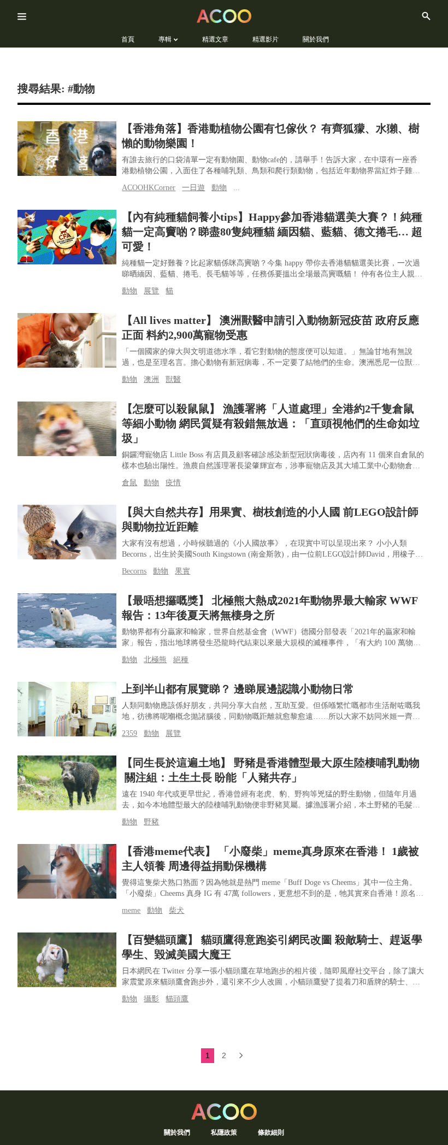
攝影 (151, 999)
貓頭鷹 (177, 999)
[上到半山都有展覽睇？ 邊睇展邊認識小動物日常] (66, 709)
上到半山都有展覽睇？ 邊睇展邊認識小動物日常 (238, 689)
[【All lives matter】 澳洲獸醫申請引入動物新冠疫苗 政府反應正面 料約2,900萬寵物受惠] (66, 340)
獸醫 (173, 379)
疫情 (173, 483)
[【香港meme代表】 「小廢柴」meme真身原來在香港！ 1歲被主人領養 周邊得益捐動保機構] (66, 871)
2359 (129, 733)
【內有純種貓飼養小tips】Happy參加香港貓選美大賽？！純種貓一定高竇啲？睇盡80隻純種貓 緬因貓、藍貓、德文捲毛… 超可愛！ (272, 231)
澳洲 (151, 379)
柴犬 (176, 910)
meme (131, 910)
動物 (219, 188)
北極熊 (155, 660)
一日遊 (193, 188)
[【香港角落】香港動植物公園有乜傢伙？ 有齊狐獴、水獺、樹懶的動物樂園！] (66, 148)
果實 (182, 571)
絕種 (180, 660)
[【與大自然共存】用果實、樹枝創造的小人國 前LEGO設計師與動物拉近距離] (66, 532)
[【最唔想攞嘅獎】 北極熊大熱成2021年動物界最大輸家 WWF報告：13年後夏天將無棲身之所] (66, 620)
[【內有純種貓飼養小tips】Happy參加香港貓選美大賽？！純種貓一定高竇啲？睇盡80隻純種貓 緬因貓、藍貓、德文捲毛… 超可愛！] (66, 237)
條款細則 (271, 1132)
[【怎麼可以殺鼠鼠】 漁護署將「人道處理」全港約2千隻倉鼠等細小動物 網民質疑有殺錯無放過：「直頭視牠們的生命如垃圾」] (66, 429)
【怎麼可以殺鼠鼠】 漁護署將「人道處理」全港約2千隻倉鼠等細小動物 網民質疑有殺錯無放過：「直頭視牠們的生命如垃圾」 (271, 423)
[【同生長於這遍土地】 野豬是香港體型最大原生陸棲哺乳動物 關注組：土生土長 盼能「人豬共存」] (66, 783)
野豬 (151, 822)
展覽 (151, 291)
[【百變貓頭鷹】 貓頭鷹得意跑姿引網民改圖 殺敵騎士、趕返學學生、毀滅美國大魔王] (66, 959)
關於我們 (177, 1132)
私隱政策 (224, 1132)
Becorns (134, 571)
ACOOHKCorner (148, 188)
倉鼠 (129, 483)
